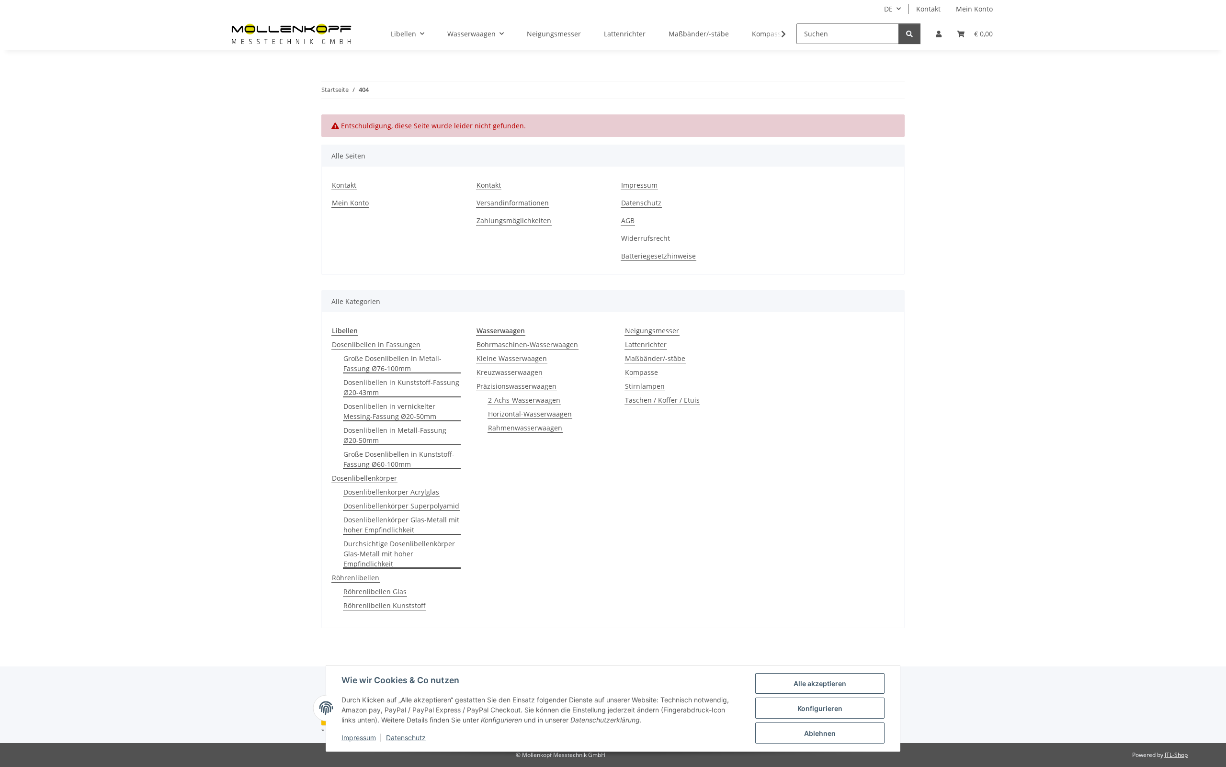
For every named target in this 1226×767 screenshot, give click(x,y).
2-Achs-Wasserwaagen (524, 400)
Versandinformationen (513, 202)
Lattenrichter (646, 344)
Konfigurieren (819, 708)
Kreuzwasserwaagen (510, 372)
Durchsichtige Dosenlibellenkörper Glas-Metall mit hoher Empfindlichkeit (399, 553)
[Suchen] (909, 33)
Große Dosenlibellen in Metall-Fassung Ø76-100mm (392, 363)
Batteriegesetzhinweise (658, 255)
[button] (938, 33)
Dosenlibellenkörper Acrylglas (391, 491)
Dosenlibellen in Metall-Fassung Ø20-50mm (394, 435)
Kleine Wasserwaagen (512, 358)
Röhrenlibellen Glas (375, 591)
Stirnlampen (645, 386)
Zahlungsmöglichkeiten (514, 220)
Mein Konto (974, 8)
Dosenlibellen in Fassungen (376, 344)
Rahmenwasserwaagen (525, 427)
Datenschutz (406, 737)
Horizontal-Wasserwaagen (530, 413)
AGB (628, 220)
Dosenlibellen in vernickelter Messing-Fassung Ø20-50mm (389, 411)
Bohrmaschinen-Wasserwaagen (527, 344)
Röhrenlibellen (355, 577)
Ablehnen (820, 733)
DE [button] (888, 8)
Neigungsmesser (652, 330)
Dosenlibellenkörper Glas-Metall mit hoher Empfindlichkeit (401, 524)
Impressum (358, 737)
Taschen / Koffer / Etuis (662, 400)
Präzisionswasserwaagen (516, 386)
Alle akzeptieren (820, 683)
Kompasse (641, 372)
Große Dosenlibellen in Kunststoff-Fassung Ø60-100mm (398, 459)
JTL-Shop (1176, 755)
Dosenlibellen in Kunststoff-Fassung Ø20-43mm (401, 387)
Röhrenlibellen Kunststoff (384, 605)
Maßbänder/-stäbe (655, 358)
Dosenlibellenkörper (364, 478)
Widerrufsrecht (645, 238)
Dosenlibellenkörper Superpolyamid (401, 505)
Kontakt (928, 8)
